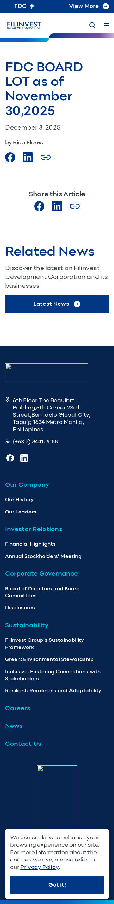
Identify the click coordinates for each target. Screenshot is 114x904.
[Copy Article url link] (46, 157)
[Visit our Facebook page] (10, 157)
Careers (17, 708)
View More (84, 6)
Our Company (27, 484)
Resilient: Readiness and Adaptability (53, 690)
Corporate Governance (41, 573)
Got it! (57, 884)
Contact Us (23, 743)
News (14, 725)
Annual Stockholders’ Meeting (43, 556)
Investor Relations (33, 529)
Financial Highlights (30, 544)
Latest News (51, 303)
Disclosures (20, 608)
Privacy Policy (39, 867)
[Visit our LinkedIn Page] (28, 157)
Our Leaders (20, 512)
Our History (19, 499)
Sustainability (26, 625)
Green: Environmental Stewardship (49, 659)
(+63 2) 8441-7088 (35, 441)
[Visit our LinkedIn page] (57, 206)
